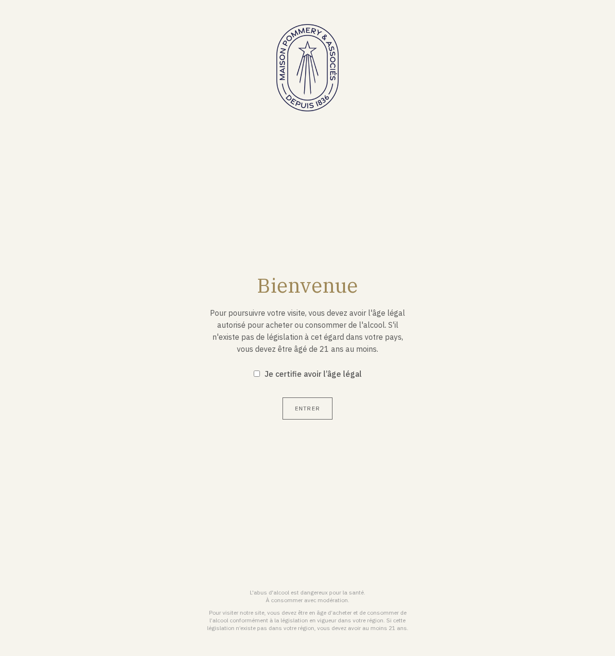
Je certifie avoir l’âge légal (313, 374)
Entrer (307, 408)
